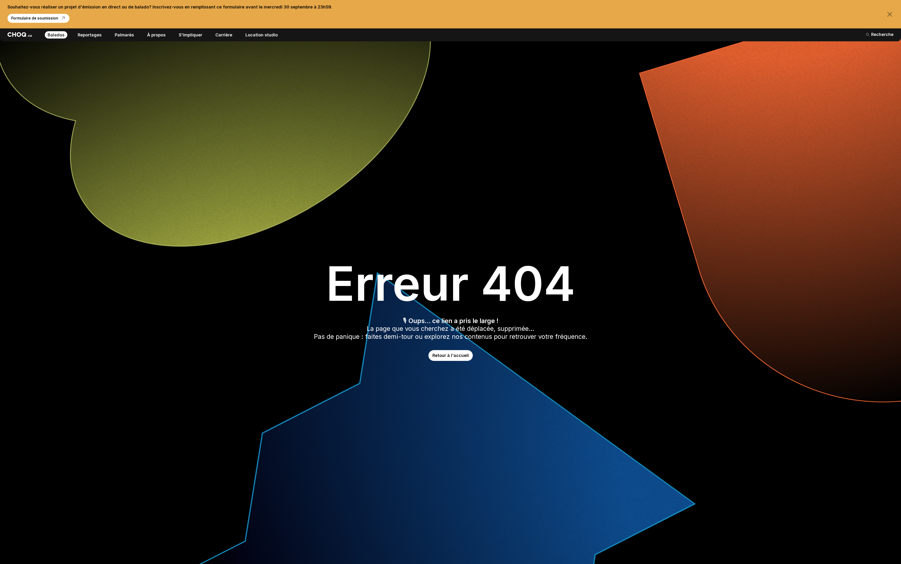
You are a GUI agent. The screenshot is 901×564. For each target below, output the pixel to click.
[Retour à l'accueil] (20, 34)
